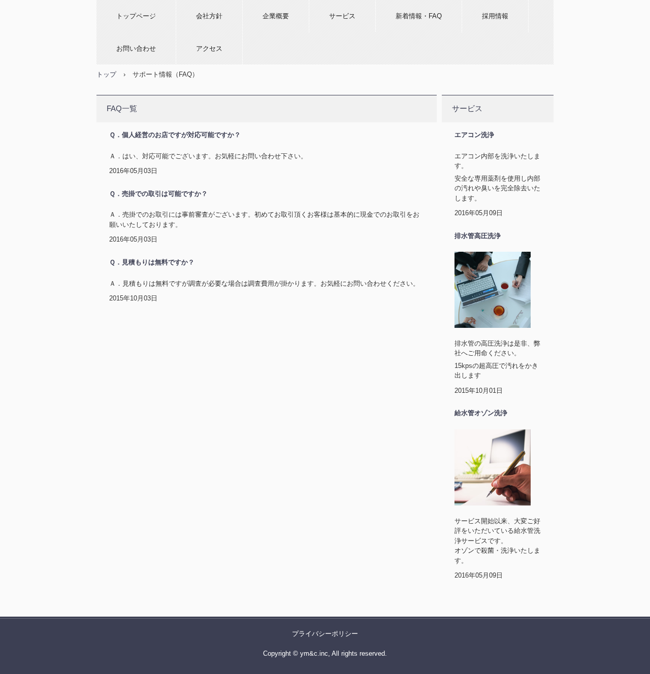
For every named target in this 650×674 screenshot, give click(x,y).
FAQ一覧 (122, 108)
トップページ (136, 16)
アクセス (209, 48)
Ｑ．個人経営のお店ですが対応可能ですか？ (175, 135)
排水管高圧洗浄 (477, 236)
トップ (106, 74)
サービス (342, 16)
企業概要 (276, 16)
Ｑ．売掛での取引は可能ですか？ (158, 193)
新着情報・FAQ (419, 16)
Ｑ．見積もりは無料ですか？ (151, 262)
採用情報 (495, 16)
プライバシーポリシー (325, 633)
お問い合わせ (136, 48)
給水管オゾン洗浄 (480, 413)
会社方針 (209, 16)
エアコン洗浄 (474, 135)
